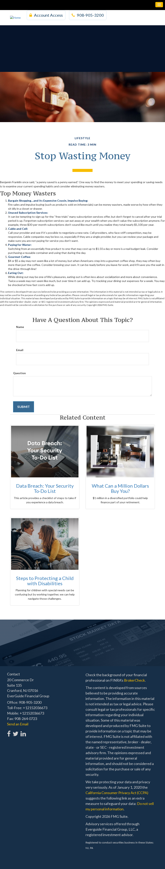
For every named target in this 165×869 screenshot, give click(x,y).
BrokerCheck (134, 680)
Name (20, 327)
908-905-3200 (90, 15)
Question (19, 373)
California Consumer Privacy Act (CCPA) (117, 792)
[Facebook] (9, 731)
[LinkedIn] (23, 731)
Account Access (48, 15)
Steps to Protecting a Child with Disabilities (45, 580)
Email (19, 350)
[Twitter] (15, 731)
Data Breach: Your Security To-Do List (45, 488)
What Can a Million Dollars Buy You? (120, 488)
